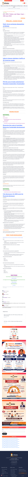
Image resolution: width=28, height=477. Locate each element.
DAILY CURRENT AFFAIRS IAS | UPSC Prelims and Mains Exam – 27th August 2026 (10, 441)
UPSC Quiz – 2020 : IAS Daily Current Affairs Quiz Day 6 (13, 321)
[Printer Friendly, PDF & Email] (5, 12)
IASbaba (7, 475)
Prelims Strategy (13, 471)
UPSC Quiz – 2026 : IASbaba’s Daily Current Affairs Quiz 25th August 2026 (10, 444)
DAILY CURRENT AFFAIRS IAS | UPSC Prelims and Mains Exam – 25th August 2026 (10, 445)
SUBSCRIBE (22, 0)
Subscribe (4, 433)
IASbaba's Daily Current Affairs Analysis (9, 11)
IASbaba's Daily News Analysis (15, 286)
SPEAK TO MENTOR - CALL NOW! (8, 0)
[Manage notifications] (1, 475)
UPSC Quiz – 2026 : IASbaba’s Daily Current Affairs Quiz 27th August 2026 (10, 440)
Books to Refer (13, 470)
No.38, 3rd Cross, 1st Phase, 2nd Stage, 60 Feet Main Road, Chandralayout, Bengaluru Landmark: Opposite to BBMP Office (14, 458)
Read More (5, 317)
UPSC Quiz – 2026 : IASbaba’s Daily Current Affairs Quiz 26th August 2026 (10, 442)
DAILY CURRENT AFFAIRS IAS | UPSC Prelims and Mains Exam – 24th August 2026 (10, 447)
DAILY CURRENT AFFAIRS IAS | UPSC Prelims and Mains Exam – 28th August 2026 (10, 439)
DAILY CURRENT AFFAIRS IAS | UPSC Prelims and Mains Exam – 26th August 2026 (10, 443)
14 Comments (18, 8)
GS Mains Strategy (13, 474)
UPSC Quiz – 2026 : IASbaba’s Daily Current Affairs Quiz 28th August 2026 (10, 438)
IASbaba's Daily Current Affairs (7, 286)
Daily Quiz (3, 470)
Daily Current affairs (4, 469)
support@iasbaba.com (14, 462)
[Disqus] (14, 299)
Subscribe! (22, 475)
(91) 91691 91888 (14, 461)
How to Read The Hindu (14, 469)
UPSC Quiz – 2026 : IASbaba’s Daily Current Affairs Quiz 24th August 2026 (10, 446)
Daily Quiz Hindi (4, 471)
